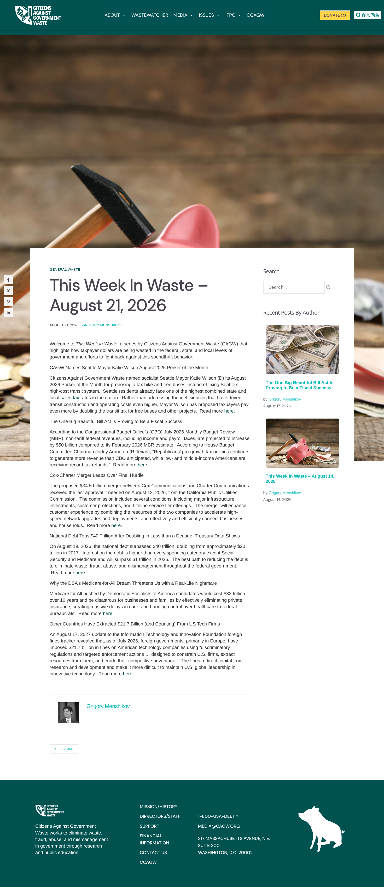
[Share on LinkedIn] (8, 312)
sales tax (70, 397)
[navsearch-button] (358, 15)
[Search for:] (294, 287)
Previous (65, 749)
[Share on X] (8, 290)
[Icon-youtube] (377, 15)
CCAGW (256, 15)
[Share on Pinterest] (8, 301)
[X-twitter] (368, 15)
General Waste (65, 269)
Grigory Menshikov (102, 325)
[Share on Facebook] (8, 279)
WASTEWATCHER (149, 15)
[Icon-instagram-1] (373, 15)
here (229, 411)
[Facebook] (364, 15)
